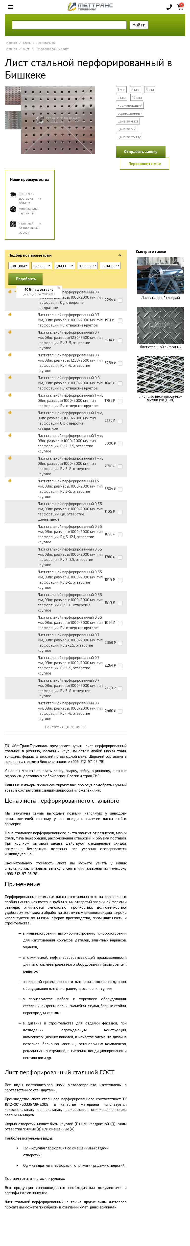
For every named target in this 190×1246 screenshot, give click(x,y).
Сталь (26, 42)
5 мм (122, 97)
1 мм (121, 89)
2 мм (135, 89)
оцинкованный (130, 113)
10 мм (137, 97)
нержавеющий (130, 105)
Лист (26, 48)
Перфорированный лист (52, 48)
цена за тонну (129, 137)
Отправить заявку (141, 151)
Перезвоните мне (144, 163)
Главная (11, 42)
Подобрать (26, 278)
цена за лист (128, 121)
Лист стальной (46, 42)
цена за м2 (127, 129)
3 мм (150, 89)
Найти (139, 24)
